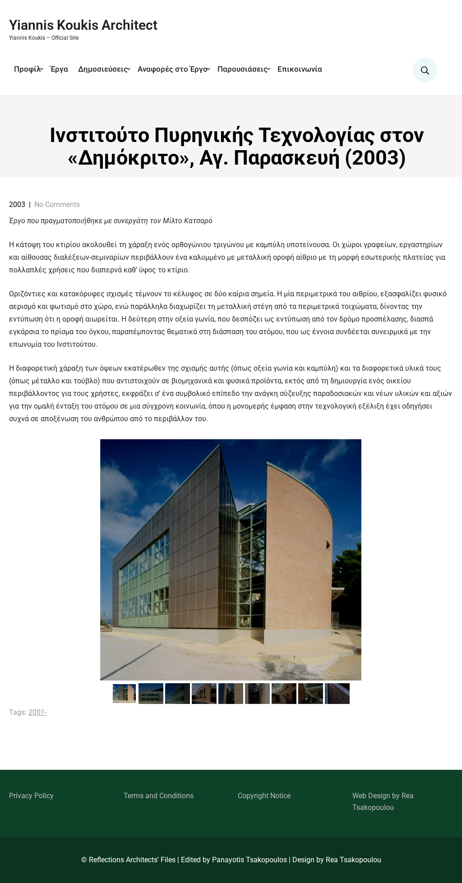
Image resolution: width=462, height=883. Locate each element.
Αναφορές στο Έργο (173, 69)
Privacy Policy (31, 795)
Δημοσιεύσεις (103, 69)
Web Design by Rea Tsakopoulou (383, 801)
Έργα (59, 69)
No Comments (57, 204)
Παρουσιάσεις (242, 69)
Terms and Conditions (159, 795)
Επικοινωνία (299, 69)
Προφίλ (27, 69)
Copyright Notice (264, 795)
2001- (37, 712)
